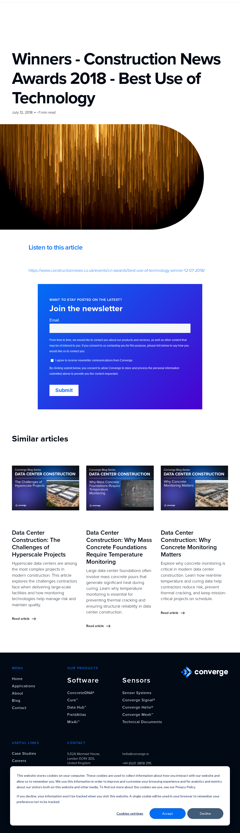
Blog (16, 700)
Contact (19, 708)
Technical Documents (142, 722)
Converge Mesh (137, 715)
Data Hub (76, 707)
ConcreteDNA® (80, 693)
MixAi (73, 722)
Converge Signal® (138, 700)
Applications (23, 686)
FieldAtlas (76, 715)
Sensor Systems (136, 693)
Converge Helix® (137, 707)
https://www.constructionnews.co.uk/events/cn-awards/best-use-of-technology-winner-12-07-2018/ (117, 270)
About (17, 693)
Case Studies (24, 753)
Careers (19, 761)
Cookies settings (129, 813)
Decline (205, 813)
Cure (72, 700)
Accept (167, 813)
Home (17, 679)
